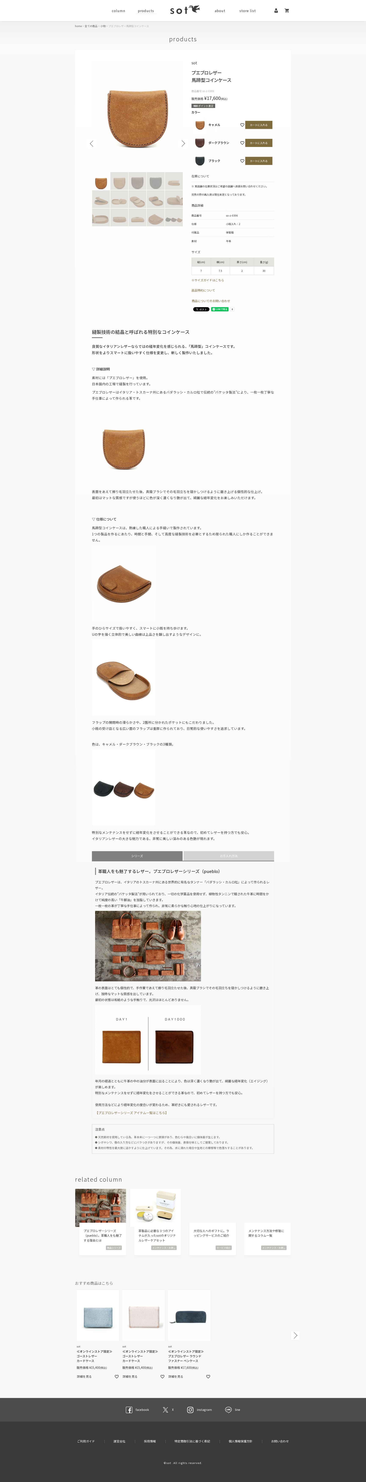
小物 (102, 26)
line (237, 1409)
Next (183, 143)
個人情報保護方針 (240, 1441)
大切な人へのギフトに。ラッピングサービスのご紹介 (211, 1233)
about (220, 10)
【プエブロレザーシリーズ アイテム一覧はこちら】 (131, 1112)
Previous (92, 143)
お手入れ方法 (229, 856)
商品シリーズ (114, 1247)
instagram (204, 1409)
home (78, 26)
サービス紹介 (224, 1247)
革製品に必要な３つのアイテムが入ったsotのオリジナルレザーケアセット (157, 1235)
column (118, 10)
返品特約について (203, 290)
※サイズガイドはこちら (207, 280)
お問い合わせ (280, 1441)
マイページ (276, 10)
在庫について (200, 176)
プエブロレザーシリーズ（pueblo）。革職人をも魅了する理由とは (103, 1235)
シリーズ (137, 856)
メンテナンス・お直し (164, 1247)
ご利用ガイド (86, 1441)
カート (287, 10)
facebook (142, 1409)
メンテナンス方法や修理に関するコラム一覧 (266, 1233)
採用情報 (150, 1441)
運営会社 (119, 1441)
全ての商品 (91, 26)
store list (248, 10)
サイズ (195, 252)
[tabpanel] (137, 115)
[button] (295, 1336)
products (146, 10)
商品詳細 (197, 205)
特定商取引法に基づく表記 (192, 1441)
